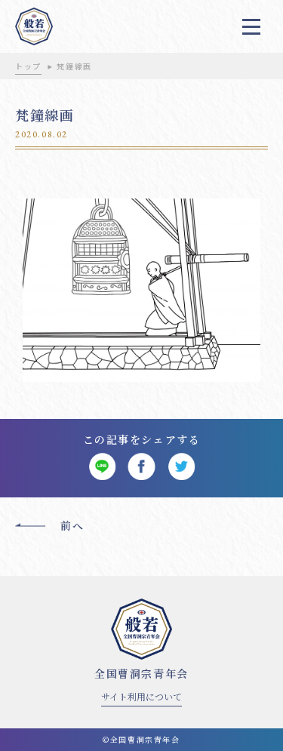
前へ (72, 525)
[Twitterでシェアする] (181, 467)
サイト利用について (141, 696)
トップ (28, 66)
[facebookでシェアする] (141, 467)
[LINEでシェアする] (102, 467)
